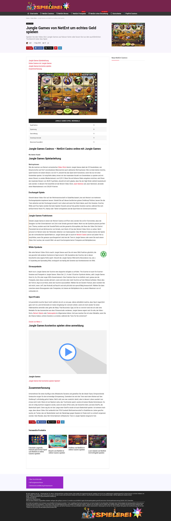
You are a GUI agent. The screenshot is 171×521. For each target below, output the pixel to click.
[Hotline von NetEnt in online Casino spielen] (77, 436)
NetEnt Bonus (63, 14)
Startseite (34, 14)
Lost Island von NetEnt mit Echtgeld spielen (97, 452)
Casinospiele (51, 313)
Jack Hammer (78, 184)
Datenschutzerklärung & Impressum (41, 485)
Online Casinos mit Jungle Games (40, 63)
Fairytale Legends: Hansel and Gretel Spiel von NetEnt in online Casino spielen (38, 451)
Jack (30, 43)
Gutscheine (117, 14)
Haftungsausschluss (36, 482)
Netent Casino (82, 235)
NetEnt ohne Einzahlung (99, 13)
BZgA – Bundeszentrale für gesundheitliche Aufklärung (41, 496)
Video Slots (33, 18)
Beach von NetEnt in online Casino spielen (57, 452)
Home (27, 18)
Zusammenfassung (35, 69)
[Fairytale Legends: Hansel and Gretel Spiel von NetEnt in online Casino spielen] (38, 436)
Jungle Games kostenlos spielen (40, 66)
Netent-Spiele (38, 313)
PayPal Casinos (131, 14)
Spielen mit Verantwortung (33, 499)
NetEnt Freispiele (79, 13)
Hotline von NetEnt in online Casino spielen (76, 449)
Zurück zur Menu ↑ (35, 322)
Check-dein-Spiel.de (31, 497)
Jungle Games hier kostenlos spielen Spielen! (44, 381)
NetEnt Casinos (48, 14)
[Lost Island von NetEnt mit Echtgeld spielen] (97, 436)
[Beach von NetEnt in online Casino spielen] (58, 436)
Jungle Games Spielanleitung (39, 61)
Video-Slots (62, 167)
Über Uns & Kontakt (35, 479)
